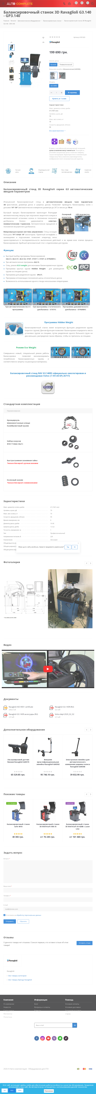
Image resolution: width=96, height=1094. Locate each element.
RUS (12, 1090)
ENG (19, 1090)
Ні (74, 547)
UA (5, 1090)
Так (68, 547)
